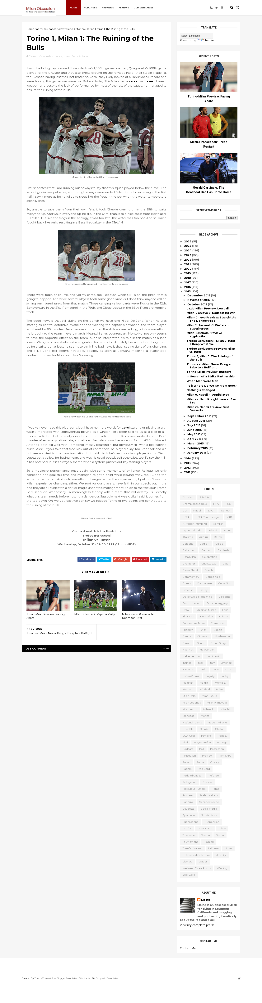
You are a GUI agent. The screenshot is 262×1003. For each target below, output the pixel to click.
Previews (108, 7)
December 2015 (199, 295)
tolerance (189, 835)
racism (187, 768)
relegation (189, 782)
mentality (220, 682)
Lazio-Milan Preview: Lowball (208, 308)
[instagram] (222, 7)
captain (206, 550)
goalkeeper (222, 636)
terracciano (205, 828)
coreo (187, 583)
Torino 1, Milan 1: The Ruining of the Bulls (210, 358)
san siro (188, 801)
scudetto (188, 808)
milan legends (192, 702)
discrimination (191, 603)
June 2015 (195, 430)
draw (61, 28)
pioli (185, 742)
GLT (185, 510)
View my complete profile (197, 925)
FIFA (216, 503)
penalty (222, 735)
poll (201, 748)
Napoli (197, 510)
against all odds (193, 530)
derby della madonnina (197, 596)
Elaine (205, 900)
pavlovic (206, 735)
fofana (223, 616)
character (189, 563)
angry (227, 530)
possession (217, 748)
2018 (188, 278)
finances (188, 616)
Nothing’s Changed (201, 390)
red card (204, 768)
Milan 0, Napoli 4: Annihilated (208, 394)
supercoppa (191, 821)
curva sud (224, 583)
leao (216, 669)
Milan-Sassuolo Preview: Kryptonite (204, 334)
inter (200, 662)
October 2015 (197, 304)
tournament (190, 841)
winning (222, 868)
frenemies (217, 623)
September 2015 (199, 416)
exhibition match (205, 609)
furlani (203, 629)
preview (207, 755)
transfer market (192, 848)
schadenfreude (209, 801)
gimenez (203, 636)
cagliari (204, 543)
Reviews (124, 7)
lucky (224, 676)
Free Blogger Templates (64, 978)
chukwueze (208, 563)
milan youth (190, 709)
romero (188, 795)
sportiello (189, 815)
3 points (204, 497)
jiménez (226, 662)
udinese (213, 848)
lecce (229, 669)
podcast (188, 748)
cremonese (204, 583)
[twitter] (216, 7)
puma (200, 762)
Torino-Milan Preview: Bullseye (209, 372)
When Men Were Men (202, 381)
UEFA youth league (208, 517)
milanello (208, 709)
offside (204, 729)
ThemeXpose (42, 978)
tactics (187, 828)
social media (209, 808)
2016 (188, 287)
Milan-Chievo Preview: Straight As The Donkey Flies (211, 319)
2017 (188, 282)
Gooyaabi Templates (107, 978)
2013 (187, 463)
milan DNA (189, 695)
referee (213, 775)
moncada (188, 715)
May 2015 (194, 434)
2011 (187, 472)
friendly (188, 629)
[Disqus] (96, 704)
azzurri (203, 536)
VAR (229, 517)
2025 (188, 246)
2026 (188, 241)
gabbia (217, 629)
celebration (209, 556)
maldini (204, 682)
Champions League (195, 503)
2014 (188, 458)
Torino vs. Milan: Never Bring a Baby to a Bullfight (209, 365)
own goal (189, 735)
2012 (187, 467)
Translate (211, 40)
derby (204, 589)
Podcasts (90, 7)
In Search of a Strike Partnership (211, 376)
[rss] (211, 7)
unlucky (221, 855)
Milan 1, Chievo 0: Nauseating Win (211, 313)
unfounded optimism (196, 855)
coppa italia (213, 576)
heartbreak (207, 649)
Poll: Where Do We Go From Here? (212, 385)
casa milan (189, 556)
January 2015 (197, 452)
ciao (225, 563)
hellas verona (191, 656)
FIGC (228, 503)
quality (214, 762)
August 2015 (196, 420)
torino (81, 28)
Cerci (125, 427)
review (207, 782)
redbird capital (192, 775)
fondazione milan (194, 623)
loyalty (210, 676)
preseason (189, 755)
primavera (225, 755)
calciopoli (189, 550)
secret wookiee (141, 81)
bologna (188, 543)
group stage (219, 643)
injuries (187, 662)
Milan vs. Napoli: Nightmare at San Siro (211, 401)
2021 (187, 264)
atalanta (188, 536)
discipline (224, 596)
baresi (218, 536)
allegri (213, 530)
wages (203, 861)
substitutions (209, 815)
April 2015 (194, 439)
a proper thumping (195, 523)
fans (225, 609)
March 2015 (195, 443)
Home (73, 7)
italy (212, 662)
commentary (191, 576)
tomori (205, 835)
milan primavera (217, 702)
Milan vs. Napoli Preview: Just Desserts (208, 408)
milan (219, 689)
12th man (188, 497)
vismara (187, 861)
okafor (219, 729)
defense (188, 589)
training (209, 841)
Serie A (70, 28)
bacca (52, 28)
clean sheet (190, 570)
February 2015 (197, 448)
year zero (189, 874)
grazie (186, 643)
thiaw (222, 828)
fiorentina (206, 616)
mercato (188, 689)
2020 (188, 268)
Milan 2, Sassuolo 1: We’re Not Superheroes (208, 327)
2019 (188, 273)
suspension (212, 821)
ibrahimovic (213, 656)
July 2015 (194, 425)
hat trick (188, 649)
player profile (202, 742)
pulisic (186, 762)
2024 (188, 250)
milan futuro (209, 695)
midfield (205, 689)
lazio (203, 669)
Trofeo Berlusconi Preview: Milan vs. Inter (211, 350)
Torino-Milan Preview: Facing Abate (45, 616)
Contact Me (188, 948)
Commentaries (143, 7)
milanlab (226, 709)
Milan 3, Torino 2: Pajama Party (94, 614)
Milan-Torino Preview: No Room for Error (138, 616)
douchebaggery (217, 603)
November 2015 (199, 300)
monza (205, 715)
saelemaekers (208, 795)
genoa (187, 636)
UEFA (186, 517)
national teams (192, 722)
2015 (187, 291)
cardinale (224, 550)
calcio (219, 543)
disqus (165, 648)
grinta (200, 643)
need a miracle (217, 722)
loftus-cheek (191, 676)
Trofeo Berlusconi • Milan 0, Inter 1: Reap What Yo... (211, 342)
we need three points (197, 868)
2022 (188, 259)
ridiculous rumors (194, 788)
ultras (228, 848)
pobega (222, 742)
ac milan (41, 28)
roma (215, 788)
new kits (188, 729)
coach (208, 570)
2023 (188, 255)
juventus (188, 669)
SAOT (211, 510)
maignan (188, 682)
